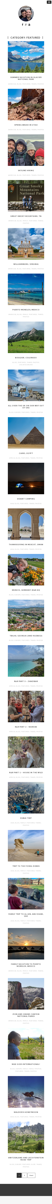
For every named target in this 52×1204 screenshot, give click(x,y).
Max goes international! (26, 1064)
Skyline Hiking (26, 170)
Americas (12, 84)
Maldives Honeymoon (26, 1112)
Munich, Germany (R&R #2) (26, 590)
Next (31, 1175)
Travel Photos (37, 84)
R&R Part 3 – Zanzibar (26, 681)
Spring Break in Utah (26, 125)
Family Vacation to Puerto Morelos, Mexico (26, 965)
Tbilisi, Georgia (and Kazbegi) (26, 636)
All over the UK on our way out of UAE (26, 407)
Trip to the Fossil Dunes (26, 866)
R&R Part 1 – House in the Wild (26, 772)
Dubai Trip (26, 818)
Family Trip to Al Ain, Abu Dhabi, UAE (26, 915)
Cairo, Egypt (26, 453)
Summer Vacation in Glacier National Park (26, 78)
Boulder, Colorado (26, 358)
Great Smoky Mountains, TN (26, 216)
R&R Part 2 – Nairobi (26, 727)
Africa (12, 458)
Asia (12, 503)
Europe (18, 412)
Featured (26, 84)
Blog (19, 84)
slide (33, 1164)
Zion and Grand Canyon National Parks (26, 1015)
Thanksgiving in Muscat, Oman (26, 544)
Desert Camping (26, 499)
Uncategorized (26, 364)
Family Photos (35, 1069)
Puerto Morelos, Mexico (26, 310)
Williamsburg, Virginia (26, 264)
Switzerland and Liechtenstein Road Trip (26, 1159)
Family (25, 220)
